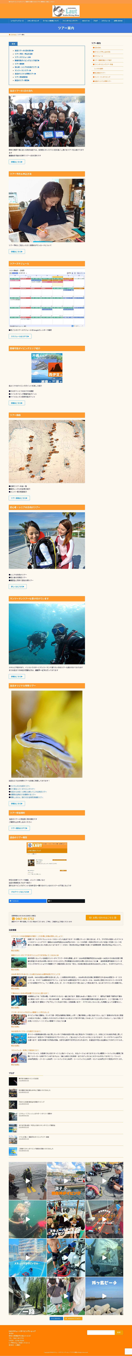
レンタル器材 (98, 68)
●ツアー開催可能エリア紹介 (102, 60)
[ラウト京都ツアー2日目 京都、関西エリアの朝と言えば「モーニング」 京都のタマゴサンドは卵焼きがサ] (28, 1296)
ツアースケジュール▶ (23, 57)
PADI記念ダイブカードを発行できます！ (26, 1031)
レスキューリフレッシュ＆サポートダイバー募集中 (35, 1113)
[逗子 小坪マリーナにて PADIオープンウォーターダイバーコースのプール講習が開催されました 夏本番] (28, 1258)
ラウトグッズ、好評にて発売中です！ (25, 1050)
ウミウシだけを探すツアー (20, 786)
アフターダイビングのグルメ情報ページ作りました (30, 1012)
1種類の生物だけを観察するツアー (23, 794)
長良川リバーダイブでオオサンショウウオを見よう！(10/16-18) (35, 955)
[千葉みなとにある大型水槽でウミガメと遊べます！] (19, 1000)
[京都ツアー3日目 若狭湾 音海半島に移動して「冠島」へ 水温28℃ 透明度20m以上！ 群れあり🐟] (104, 1258)
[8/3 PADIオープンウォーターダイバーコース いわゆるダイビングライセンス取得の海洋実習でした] (104, 1181)
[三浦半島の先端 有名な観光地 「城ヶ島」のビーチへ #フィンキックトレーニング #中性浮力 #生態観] (104, 1296)
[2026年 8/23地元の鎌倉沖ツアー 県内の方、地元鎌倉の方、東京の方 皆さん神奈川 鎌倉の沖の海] (28, 1181)
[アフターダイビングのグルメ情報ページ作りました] (19, 1019)
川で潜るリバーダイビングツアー (22, 789)
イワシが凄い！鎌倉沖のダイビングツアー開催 (34, 1137)
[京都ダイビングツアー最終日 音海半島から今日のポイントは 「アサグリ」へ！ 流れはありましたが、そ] (66, 1258)
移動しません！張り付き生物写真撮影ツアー (26, 797)
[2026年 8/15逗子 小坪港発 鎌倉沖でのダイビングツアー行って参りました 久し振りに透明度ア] (66, 1181)
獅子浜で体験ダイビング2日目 (28, 1078)
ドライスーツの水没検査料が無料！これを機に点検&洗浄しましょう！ (37, 936)
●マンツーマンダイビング (101, 77)
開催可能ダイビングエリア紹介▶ (27, 60)
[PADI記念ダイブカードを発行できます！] (19, 1038)
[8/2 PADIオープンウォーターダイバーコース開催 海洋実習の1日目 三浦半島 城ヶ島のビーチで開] (66, 1219)
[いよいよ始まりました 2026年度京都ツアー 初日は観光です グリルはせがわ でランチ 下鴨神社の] (66, 1296)
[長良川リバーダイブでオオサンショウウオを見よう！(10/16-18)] (19, 962)
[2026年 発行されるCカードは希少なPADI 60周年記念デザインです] (19, 981)
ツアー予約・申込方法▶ (24, 54)
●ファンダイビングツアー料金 (103, 64)
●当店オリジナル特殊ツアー (102, 81)
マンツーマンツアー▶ (23, 70)
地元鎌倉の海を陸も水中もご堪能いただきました (35, 1090)
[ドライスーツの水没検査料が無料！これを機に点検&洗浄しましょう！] (19, 943)
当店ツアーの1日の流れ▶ (24, 50)
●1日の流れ (97, 47)
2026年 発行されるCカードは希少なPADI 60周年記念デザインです (35, 974)
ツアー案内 (96, 43)
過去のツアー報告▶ (22, 80)
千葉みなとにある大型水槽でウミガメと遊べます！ (30, 993)
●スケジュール (98, 56)
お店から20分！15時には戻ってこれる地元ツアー (28, 792)
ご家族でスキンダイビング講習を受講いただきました (36, 1149)
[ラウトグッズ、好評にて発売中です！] (19, 1057)
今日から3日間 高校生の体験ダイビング (31, 1102)
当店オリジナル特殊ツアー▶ (25, 74)
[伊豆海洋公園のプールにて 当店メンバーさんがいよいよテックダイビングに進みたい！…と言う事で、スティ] (104, 1219)
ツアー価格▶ (20, 64)
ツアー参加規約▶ (21, 77)
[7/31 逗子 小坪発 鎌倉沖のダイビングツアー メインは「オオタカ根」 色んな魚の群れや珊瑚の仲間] (28, 1219)
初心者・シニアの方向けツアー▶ (27, 67)
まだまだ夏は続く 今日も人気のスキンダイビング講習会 (37, 1125)
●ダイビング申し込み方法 (101, 52)
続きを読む (15, 950)
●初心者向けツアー (99, 73)
